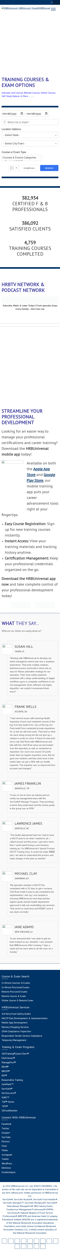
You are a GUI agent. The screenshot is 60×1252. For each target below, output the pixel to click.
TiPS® (5, 1106)
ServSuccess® (9, 1093)
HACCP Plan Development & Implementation (25, 1018)
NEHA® (5, 1066)
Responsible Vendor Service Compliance (22, 1035)
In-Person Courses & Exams (16, 982)
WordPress (7, 1163)
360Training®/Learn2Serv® (15, 1053)
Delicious (6, 1167)
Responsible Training (12, 1079)
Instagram (7, 1154)
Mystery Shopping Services (15, 1027)
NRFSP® (6, 1071)
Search (49, 168)
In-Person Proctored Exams (15, 987)
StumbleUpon (9, 1172)
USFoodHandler (9, 1110)
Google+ (6, 1132)
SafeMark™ (7, 1084)
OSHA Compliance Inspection (16, 1031)
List (13, 168)
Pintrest (6, 1141)
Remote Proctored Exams (14, 991)
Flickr (4, 1145)
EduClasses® (8, 1057)
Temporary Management (14, 1040)
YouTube (6, 1137)
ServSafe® (7, 1088)
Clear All (29, 168)
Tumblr (5, 1159)
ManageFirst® (9, 1062)
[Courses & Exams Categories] (21, 157)
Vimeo (5, 1150)
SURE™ (5, 1097)
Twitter (5, 1128)
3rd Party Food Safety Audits (16, 1013)
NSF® (4, 1075)
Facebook (6, 1123)
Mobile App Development (15, 1022)
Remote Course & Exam (14, 996)
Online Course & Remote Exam (17, 1000)
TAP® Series (8, 1101)
